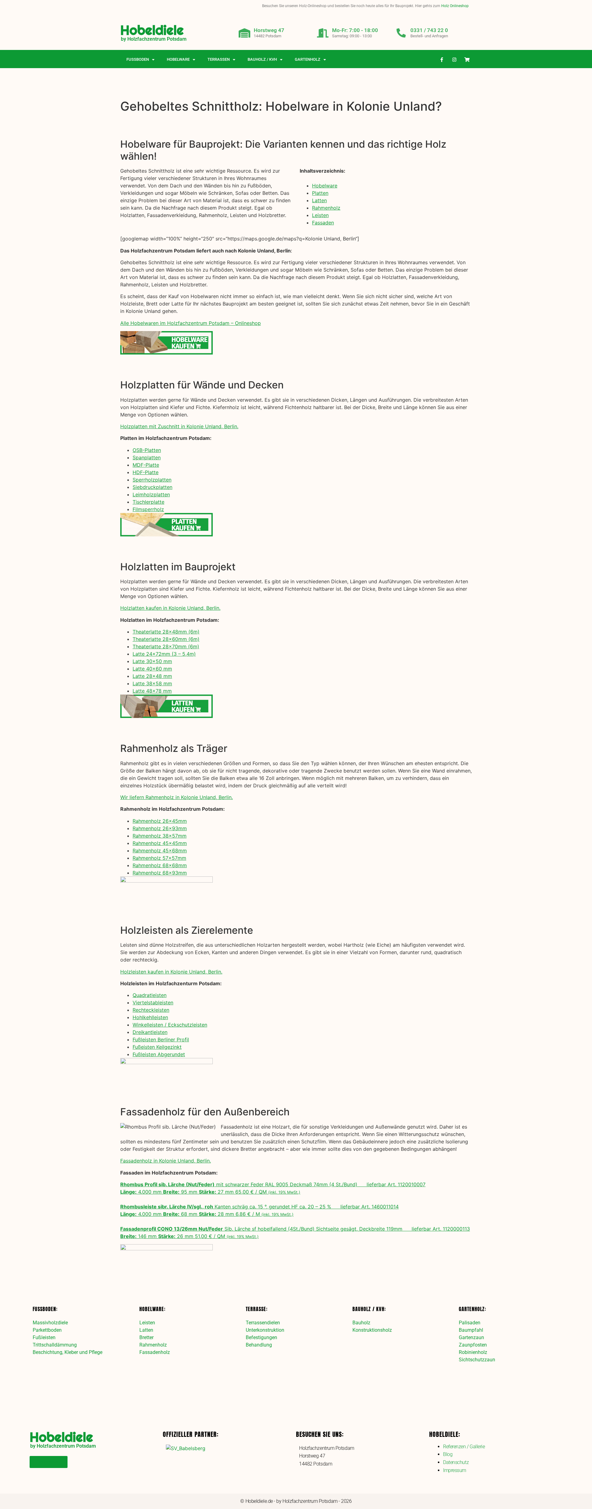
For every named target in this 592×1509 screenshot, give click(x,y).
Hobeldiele (152, 30)
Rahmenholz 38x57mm (160, 836)
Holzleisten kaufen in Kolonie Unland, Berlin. (171, 972)
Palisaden (469, 1323)
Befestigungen (261, 1337)
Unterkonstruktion (265, 1330)
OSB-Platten (147, 450)
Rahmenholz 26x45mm (160, 821)
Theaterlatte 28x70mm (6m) (166, 646)
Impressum (454, 1470)
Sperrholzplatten (152, 480)
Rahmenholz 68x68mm (160, 865)
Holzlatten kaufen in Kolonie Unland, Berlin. (170, 608)
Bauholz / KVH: (369, 1309)
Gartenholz (307, 59)
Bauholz (361, 1323)
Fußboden (137, 59)
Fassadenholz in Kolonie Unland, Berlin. (165, 1161)
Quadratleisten (149, 995)
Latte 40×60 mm (152, 669)
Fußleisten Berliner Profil (161, 1039)
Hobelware (178, 59)
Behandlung (259, 1345)
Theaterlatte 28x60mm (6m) (166, 639)
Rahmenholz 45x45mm (160, 843)
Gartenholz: (472, 1309)
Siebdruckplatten (152, 487)
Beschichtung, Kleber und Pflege (67, 1352)
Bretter (146, 1337)
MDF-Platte (146, 465)
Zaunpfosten (473, 1345)
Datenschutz (456, 1462)
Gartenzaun (471, 1337)
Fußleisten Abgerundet (159, 1054)
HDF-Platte (145, 472)
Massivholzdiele (50, 1323)
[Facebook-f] (441, 59)
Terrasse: (257, 1309)
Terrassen (219, 59)
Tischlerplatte (148, 502)
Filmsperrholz (148, 509)
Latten (319, 200)
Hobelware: (152, 1309)
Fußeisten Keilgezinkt (157, 1047)
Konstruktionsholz (372, 1330)
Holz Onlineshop (455, 6)
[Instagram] (454, 59)
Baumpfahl (471, 1330)
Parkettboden (47, 1330)
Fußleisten (44, 1337)
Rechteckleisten (151, 1010)
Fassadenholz (154, 1352)
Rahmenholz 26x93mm (160, 828)
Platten (320, 193)
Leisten (320, 215)
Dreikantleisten (150, 1032)
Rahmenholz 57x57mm (159, 858)
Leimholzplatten (151, 494)
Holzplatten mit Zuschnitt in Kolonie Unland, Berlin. (179, 426)
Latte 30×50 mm (152, 661)
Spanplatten (147, 457)
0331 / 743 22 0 (429, 30)
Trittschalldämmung (55, 1345)
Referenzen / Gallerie (464, 1447)
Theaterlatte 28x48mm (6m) (166, 632)
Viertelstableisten (153, 1002)
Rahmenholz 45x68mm (160, 850)
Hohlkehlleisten (150, 1017)
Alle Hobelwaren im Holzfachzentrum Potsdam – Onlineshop (190, 323)
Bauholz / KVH (262, 59)
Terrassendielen (263, 1323)
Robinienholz (473, 1352)
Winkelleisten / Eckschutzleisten (170, 1025)
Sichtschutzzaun (477, 1360)
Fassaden (323, 222)
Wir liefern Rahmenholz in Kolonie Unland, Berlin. (176, 797)
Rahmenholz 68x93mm (160, 873)
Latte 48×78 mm (152, 691)
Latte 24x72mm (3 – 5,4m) (164, 654)
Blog (447, 1454)
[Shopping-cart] (467, 59)
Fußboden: (45, 1309)
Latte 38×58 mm (152, 683)
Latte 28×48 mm (152, 676)
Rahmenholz (326, 208)
